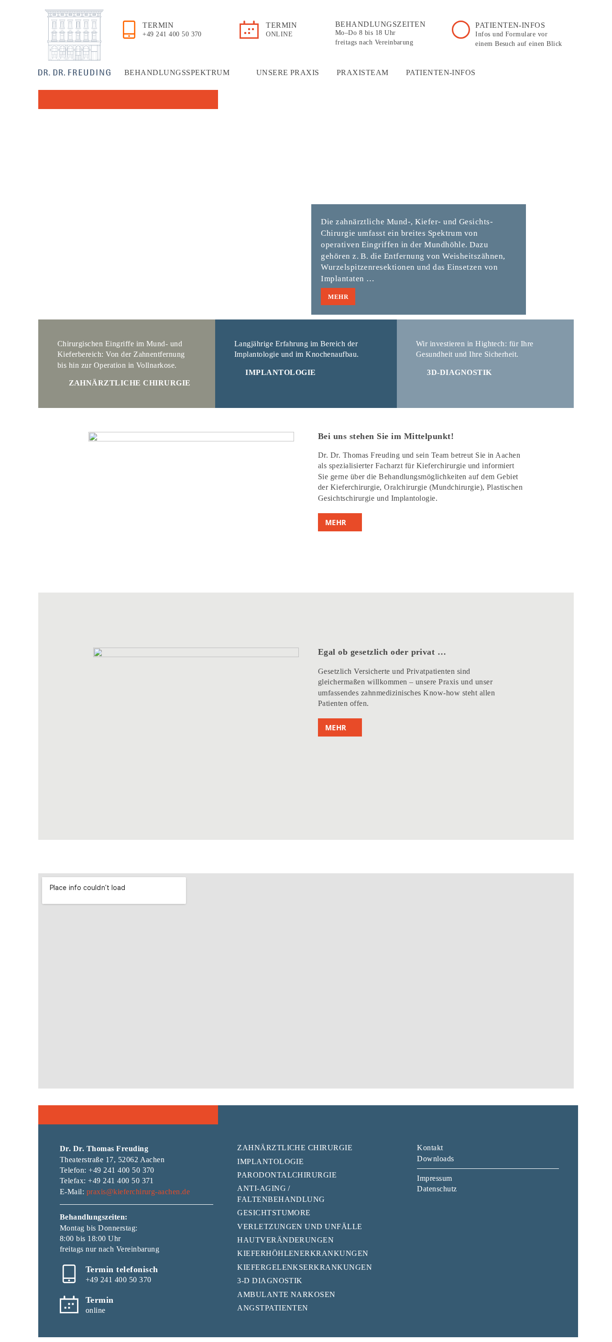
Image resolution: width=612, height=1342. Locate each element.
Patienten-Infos (441, 72)
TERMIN (158, 25)
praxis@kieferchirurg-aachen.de (138, 1192)
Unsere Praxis (287, 72)
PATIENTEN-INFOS (510, 25)
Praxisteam (363, 72)
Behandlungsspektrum (177, 72)
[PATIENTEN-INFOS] (461, 30)
